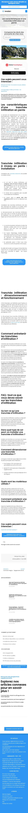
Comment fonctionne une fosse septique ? (13, 699)
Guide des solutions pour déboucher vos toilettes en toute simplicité (17, 596)
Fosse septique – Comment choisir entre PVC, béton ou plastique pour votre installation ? (17, 608)
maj (4, 542)
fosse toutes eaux (15, 322)
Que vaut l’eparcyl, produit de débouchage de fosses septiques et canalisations (18, 583)
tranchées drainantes (15, 173)
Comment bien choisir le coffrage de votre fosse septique (13, 696)
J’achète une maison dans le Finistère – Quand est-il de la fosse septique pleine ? (16, 620)
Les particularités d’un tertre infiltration (12, 706)
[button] (26, 11)
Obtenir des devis (15, 40)
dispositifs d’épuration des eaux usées (16, 131)
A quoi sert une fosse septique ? (9, 529)
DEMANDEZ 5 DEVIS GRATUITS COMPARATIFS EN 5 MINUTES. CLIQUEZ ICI (14, 535)
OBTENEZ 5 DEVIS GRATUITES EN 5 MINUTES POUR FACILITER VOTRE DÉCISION (14, 666)
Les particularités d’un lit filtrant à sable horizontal (12, 702)
